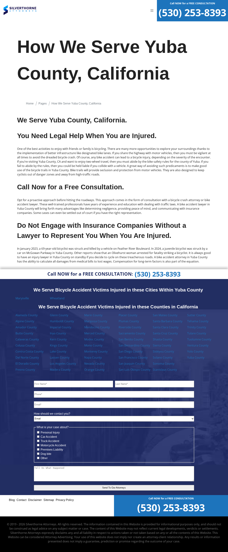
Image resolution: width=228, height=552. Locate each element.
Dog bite (46, 453)
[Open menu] (152, 10)
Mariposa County (95, 321)
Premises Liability (52, 449)
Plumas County (129, 321)
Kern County (58, 339)
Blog (12, 499)
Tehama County (197, 321)
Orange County (94, 370)
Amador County (26, 327)
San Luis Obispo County (134, 370)
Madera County (60, 370)
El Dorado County (27, 364)
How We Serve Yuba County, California (76, 103)
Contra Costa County (29, 351)
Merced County (94, 333)
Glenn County (59, 315)
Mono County (93, 345)
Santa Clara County (165, 327)
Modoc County (94, 339)
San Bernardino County (134, 345)
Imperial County (60, 327)
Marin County (93, 315)
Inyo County (58, 333)
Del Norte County (27, 357)
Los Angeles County (63, 364)
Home (30, 103)
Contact (21, 499)
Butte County (24, 333)
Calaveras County (27, 339)
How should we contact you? (52, 413)
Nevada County (94, 364)
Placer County (128, 315)
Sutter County (196, 315)
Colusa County (25, 345)
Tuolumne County (199, 339)
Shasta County (162, 339)
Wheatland (57, 298)
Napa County (93, 357)
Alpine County (24, 321)
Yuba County (195, 357)
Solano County (162, 357)
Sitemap (48, 499)
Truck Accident (50, 441)
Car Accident (49, 436)
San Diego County (130, 351)
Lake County (58, 351)
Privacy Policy (65, 499)
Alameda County (26, 315)
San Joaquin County (132, 364)
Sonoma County (163, 364)
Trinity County (196, 327)
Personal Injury (50, 432)
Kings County (59, 345)
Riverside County (130, 327)
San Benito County (131, 339)
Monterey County (96, 351)
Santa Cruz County (165, 333)
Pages (42, 103)
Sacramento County (132, 333)
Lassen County (59, 357)
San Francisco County (133, 357)
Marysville (22, 298)
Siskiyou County (163, 351)
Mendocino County (97, 327)
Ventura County (197, 345)
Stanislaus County (165, 370)
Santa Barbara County (167, 321)
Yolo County (195, 351)
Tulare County (196, 333)
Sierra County (162, 345)
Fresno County (25, 370)
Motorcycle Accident (53, 445)
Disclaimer (35, 499)
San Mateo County (165, 315)
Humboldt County (62, 321)
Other (44, 458)
